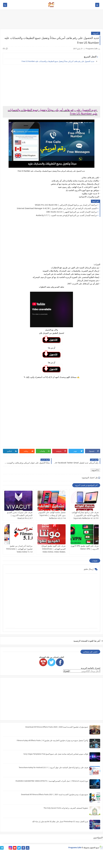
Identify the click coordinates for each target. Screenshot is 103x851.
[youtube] (14, 848)
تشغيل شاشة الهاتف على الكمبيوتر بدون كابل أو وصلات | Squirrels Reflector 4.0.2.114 (52, 515)
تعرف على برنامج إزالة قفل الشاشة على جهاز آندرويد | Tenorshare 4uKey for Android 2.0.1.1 (53, 767)
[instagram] (10, 848)
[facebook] (23, 848)
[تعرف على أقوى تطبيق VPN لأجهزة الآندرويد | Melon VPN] (85, 534)
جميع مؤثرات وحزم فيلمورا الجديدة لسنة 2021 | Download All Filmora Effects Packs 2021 (54, 794)
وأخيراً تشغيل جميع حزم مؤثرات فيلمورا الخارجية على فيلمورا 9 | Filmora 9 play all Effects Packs (52, 740)
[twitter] (19, 848)
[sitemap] (27, 848)
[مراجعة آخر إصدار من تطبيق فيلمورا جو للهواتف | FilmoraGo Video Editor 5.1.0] (18, 534)
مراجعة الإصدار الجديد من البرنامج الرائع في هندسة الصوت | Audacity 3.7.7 (66, 215)
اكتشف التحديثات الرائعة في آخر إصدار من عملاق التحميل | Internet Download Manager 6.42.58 (57, 208)
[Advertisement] (51, 85)
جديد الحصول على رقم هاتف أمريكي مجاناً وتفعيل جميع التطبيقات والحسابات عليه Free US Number (58, 61)
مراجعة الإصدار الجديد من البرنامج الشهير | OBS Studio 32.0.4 (71, 212)
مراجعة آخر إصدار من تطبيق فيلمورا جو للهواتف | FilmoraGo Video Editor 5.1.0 (19, 549)
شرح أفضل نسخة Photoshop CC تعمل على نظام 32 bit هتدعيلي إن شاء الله (60, 821)
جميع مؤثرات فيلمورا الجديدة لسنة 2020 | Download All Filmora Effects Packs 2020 (56, 727)
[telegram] (2, 848)
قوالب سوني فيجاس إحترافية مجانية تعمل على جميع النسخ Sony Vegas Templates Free (55, 754)
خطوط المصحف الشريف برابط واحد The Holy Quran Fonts (66, 808)
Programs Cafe (74, 847)
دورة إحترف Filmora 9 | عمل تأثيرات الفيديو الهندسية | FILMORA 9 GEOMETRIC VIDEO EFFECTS (52, 781)
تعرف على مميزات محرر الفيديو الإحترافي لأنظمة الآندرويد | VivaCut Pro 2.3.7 (19, 515)
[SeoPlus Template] (101, 847)
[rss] (6, 848)
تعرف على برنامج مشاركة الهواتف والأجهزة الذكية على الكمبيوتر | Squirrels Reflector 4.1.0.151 (85, 515)
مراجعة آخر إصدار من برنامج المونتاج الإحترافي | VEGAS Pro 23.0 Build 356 (66, 205)
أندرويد (95, 33)
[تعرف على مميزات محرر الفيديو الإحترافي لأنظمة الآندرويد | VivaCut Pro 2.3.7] (18, 501)
